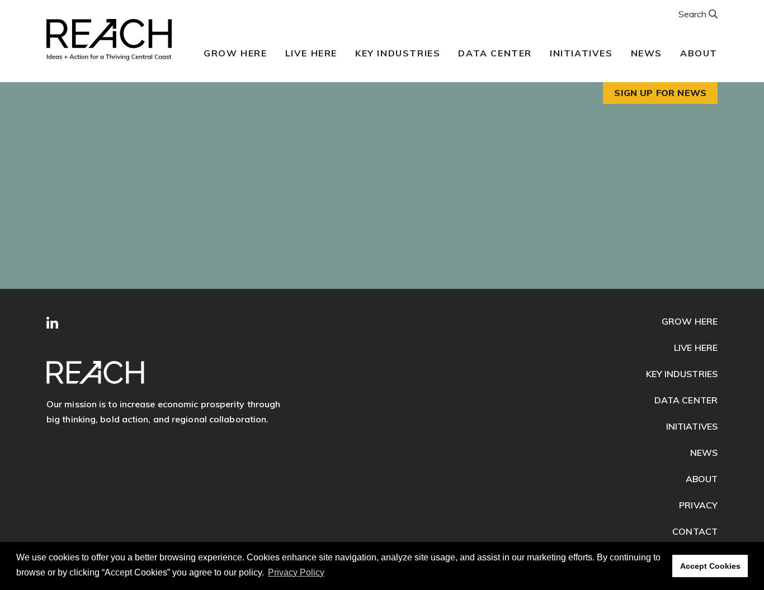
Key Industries (397, 53)
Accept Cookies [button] (710, 566)
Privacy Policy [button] (296, 572)
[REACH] (109, 39)
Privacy (698, 505)
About (699, 53)
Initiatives (581, 53)
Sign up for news (660, 92)
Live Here (311, 53)
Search (693, 14)
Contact (695, 531)
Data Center (495, 53)
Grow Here (235, 53)
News (646, 53)
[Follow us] (52, 323)
